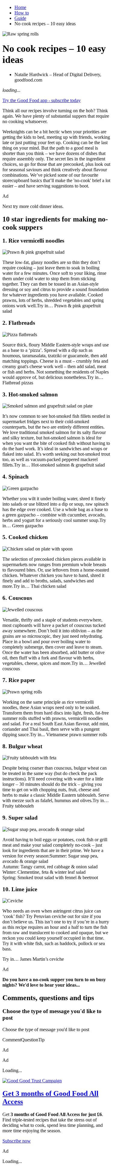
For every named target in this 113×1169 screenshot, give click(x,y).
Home (20, 7)
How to (21, 12)
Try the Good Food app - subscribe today (41, 100)
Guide (20, 18)
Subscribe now (16, 1140)
